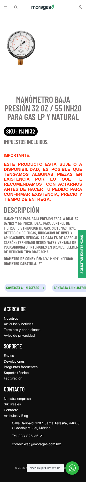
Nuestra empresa (17, 399)
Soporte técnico (16, 373)
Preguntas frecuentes (21, 367)
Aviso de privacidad (19, 335)
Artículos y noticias (18, 324)
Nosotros (11, 318)
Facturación (13, 378)
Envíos (9, 356)
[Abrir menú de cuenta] (80, 7)
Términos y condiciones (22, 330)
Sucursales (12, 404)
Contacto (11, 410)
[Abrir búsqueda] (16, 7)
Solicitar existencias (82, 254)
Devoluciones (14, 361)
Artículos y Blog (16, 416)
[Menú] (5, 7)
